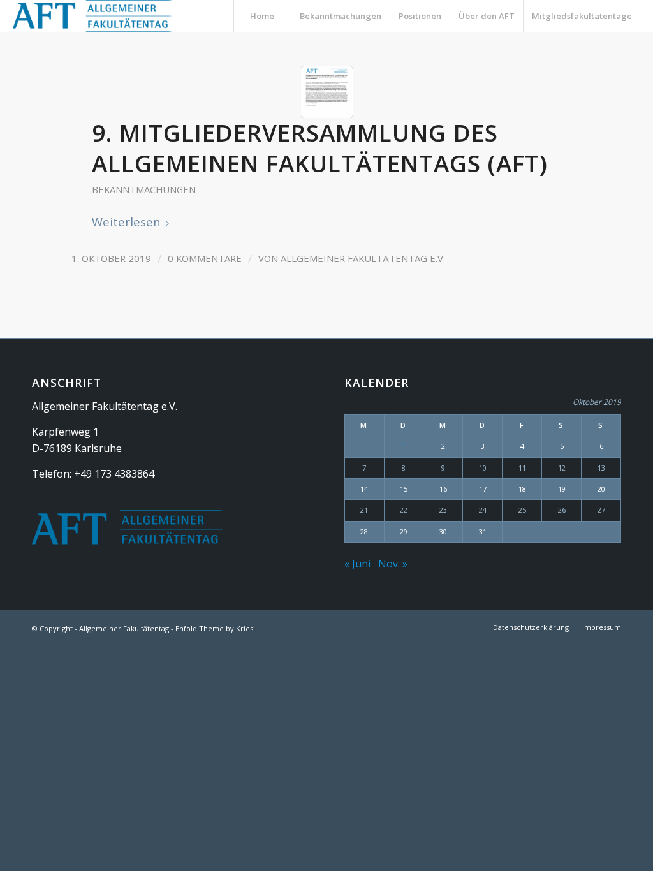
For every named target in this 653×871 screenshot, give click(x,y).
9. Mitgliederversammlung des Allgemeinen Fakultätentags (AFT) (320, 148)
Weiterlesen (126, 222)
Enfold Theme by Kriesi (215, 628)
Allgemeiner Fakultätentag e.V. (363, 258)
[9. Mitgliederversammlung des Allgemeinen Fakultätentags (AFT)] (327, 92)
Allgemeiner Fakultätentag (124, 628)
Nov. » (392, 564)
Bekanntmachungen (144, 189)
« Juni (357, 564)
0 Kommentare (205, 258)
